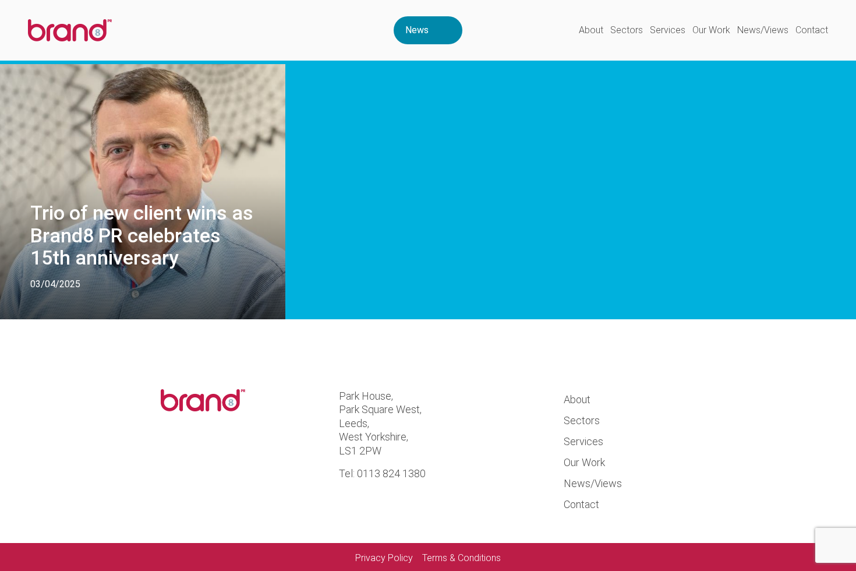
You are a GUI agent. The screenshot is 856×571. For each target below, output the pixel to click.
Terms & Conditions (461, 557)
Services (667, 30)
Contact (811, 30)
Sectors (626, 30)
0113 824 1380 (391, 473)
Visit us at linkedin (215, 453)
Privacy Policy (384, 557)
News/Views (762, 30)
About (591, 30)
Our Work (711, 30)
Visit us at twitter (175, 453)
